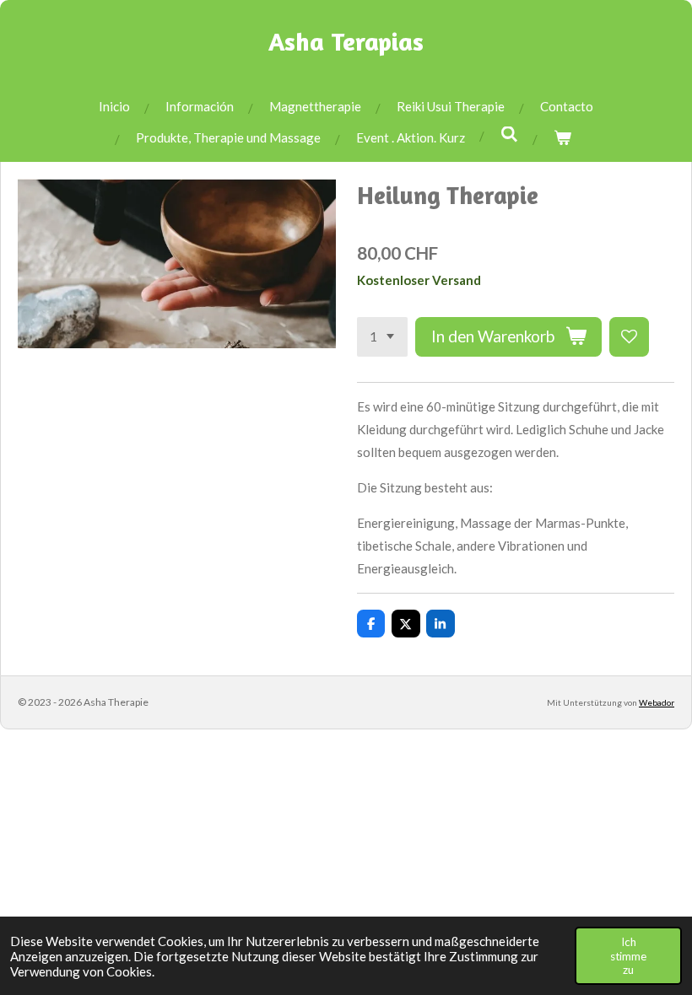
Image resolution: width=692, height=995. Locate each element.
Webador (656, 702)
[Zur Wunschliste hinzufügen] (629, 337)
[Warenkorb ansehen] (562, 137)
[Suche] (509, 134)
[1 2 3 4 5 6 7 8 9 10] (382, 337)
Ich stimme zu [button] (628, 955)
